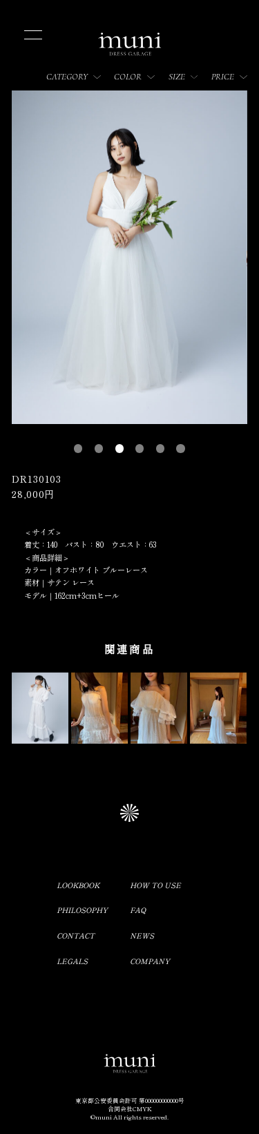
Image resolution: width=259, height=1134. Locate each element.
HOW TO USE (155, 885)
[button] (78, 448)
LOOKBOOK (78, 885)
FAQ (138, 910)
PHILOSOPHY (82, 910)
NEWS (142, 935)
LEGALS (72, 961)
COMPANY (150, 961)
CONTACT (76, 935)
